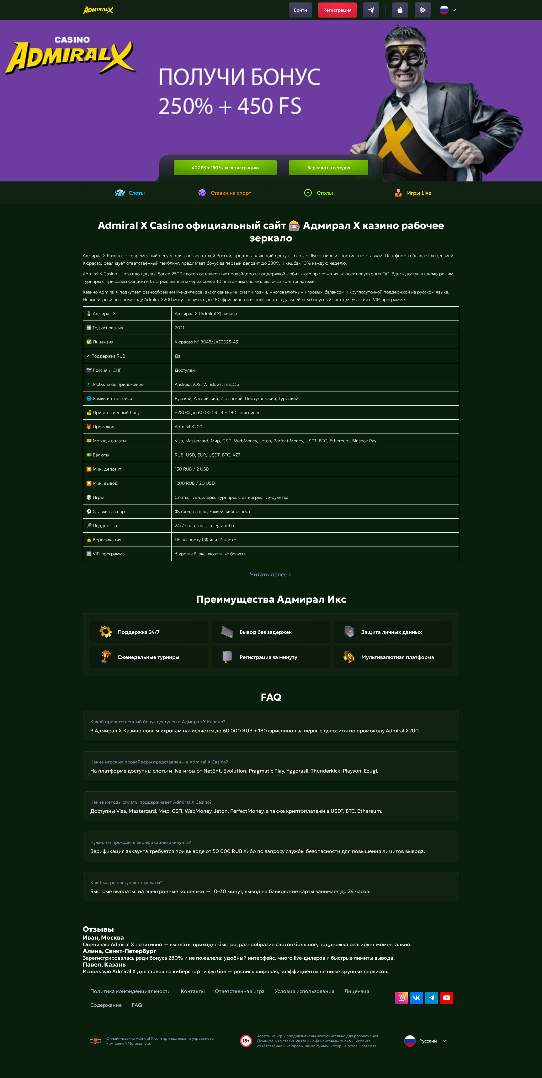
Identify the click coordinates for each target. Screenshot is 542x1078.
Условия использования (304, 991)
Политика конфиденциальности (130, 991)
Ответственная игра (240, 991)
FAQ (137, 1005)
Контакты (193, 991)
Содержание (106, 1005)
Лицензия (356, 991)
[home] (98, 10)
